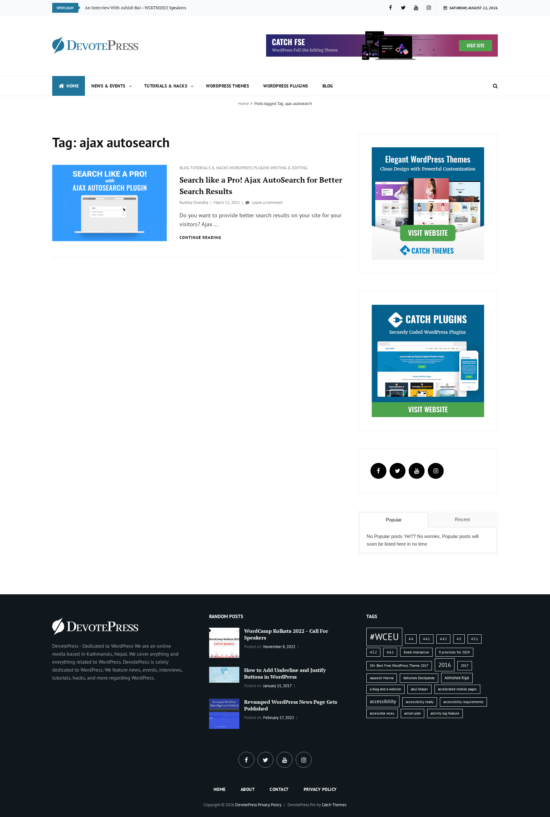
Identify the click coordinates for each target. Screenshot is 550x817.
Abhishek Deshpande (419, 678)
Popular (394, 519)
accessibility (383, 701)
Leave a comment (267, 202)
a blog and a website (385, 689)
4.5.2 (373, 652)
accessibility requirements (463, 702)
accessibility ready (420, 702)
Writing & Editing (289, 168)
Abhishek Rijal (457, 678)
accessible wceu (382, 713)
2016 (444, 664)
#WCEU (384, 637)
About (248, 789)
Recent (462, 519)
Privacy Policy (320, 789)
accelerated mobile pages (457, 689)
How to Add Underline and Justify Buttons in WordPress (285, 673)
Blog (327, 86)
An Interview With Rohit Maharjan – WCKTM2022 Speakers (140, 7)
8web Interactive (416, 652)
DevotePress (246, 804)
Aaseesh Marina (381, 678)
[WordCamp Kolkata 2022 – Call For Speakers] (224, 642)
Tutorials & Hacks (165, 86)
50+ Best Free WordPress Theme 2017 (399, 665)
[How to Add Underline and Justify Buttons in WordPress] (224, 674)
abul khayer (419, 689)
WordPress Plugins (285, 86)
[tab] (393, 519)
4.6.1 (390, 652)
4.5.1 (474, 639)
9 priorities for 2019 (454, 652)
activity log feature (445, 713)
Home (73, 86)
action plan (412, 713)
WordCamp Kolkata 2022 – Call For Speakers (286, 634)
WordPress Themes (227, 86)
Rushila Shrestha (194, 202)
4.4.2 (443, 639)
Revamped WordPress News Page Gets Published (290, 705)
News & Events (108, 86)
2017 (465, 665)
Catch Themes (334, 804)
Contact (279, 789)
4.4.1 (426, 639)
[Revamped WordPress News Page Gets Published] (224, 713)
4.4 (411, 639)
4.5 (459, 639)
